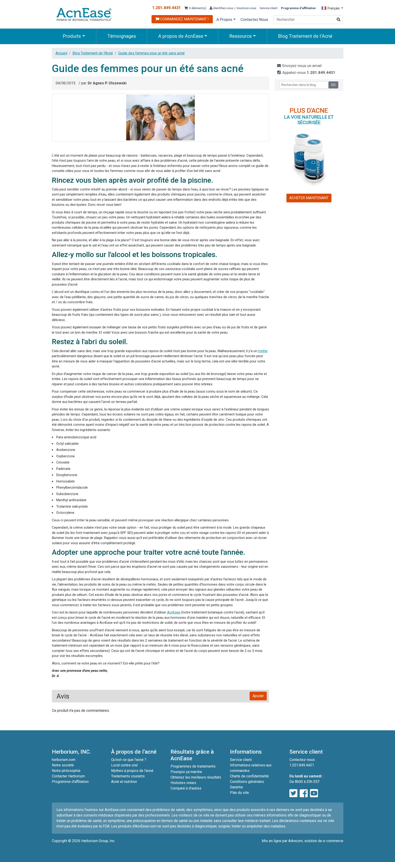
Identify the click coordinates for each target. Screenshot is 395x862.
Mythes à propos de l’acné (132, 770)
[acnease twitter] (293, 793)
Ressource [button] (240, 36)
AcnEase (173, 612)
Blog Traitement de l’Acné (305, 36)
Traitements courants (128, 776)
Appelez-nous (308, 72)
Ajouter (258, 696)
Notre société (63, 765)
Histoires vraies (183, 783)
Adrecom (295, 841)
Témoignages (121, 36)
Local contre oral (124, 765)
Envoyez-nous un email (301, 65)
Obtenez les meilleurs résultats (196, 777)
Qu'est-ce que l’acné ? (128, 760)
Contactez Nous (254, 19)
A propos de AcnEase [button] (180, 36)
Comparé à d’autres (186, 788)
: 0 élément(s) (197, 8)
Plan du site (239, 792)
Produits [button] (72, 36)
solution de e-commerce (323, 841)
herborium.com (63, 760)
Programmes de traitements (193, 766)
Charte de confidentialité (249, 776)
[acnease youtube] (314, 793)
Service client (269, 8)
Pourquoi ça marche (186, 772)
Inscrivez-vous (246, 8)
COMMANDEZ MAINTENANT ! (184, 19)
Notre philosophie (66, 770)
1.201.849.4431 (166, 7)
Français (333, 8)
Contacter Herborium (68, 776)
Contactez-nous (302, 760)
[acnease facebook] (304, 793)
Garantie (236, 787)
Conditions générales (247, 781)
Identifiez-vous (222, 8)
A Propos (224, 19)
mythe (262, 351)
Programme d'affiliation (70, 781)
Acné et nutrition (124, 781)
